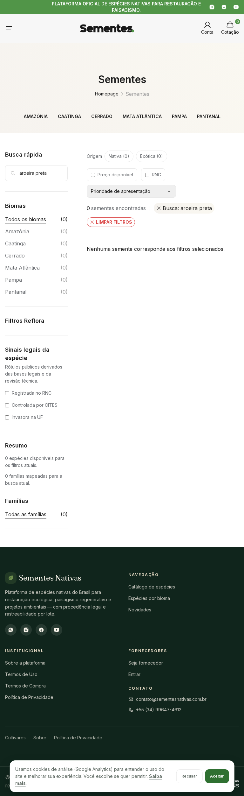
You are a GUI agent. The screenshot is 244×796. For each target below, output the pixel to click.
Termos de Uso (21, 674)
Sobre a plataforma (25, 663)
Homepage (107, 93)
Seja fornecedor (145, 663)
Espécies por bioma (149, 598)
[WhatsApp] (11, 630)
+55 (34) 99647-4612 (158, 709)
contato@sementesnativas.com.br (171, 699)
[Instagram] (212, 7)
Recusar (189, 776)
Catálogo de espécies (151, 586)
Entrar (134, 674)
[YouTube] (236, 7)
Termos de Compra (25, 685)
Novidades (139, 609)
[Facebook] (224, 7)
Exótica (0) (151, 156)
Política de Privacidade (29, 697)
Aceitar (217, 776)
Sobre (39, 737)
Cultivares (15, 737)
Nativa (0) (119, 156)
